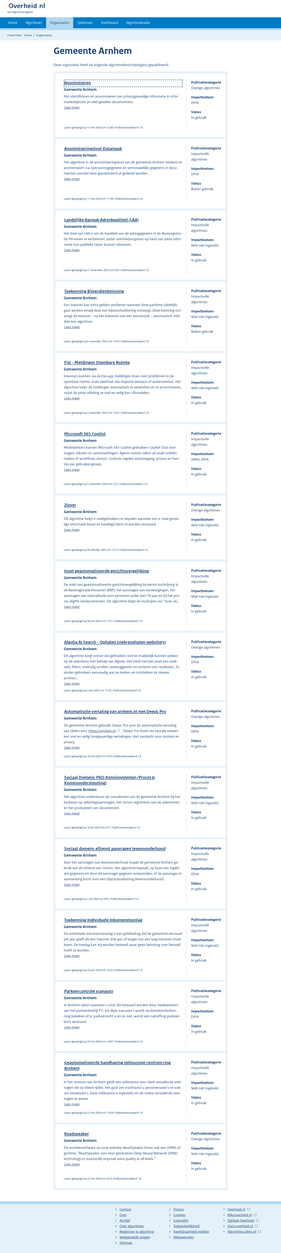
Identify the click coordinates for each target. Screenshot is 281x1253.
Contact (125, 1209)
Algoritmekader (138, 22)
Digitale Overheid (241, 1220)
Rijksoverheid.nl (240, 1215)
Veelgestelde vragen (135, 1237)
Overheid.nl (236, 1209)
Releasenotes (183, 1237)
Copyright (180, 1220)
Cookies (179, 1215)
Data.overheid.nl (240, 1226)
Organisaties (59, 22)
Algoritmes (34, 22)
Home (12, 22)
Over (123, 1215)
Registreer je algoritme (137, 1231)
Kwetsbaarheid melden (191, 1231)
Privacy (178, 1209)
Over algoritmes (132, 1226)
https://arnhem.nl (102, 731)
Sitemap (126, 1242)
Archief (125, 1220)
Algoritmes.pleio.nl (242, 1231)
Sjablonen (85, 22)
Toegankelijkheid (186, 1226)
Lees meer (72, 107)
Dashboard (109, 22)
